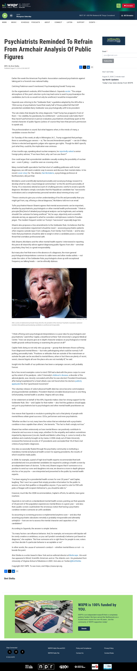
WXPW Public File (53, 653)
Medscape (73, 555)
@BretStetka (75, 561)
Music (13, 22)
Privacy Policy (109, 648)
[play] (5, 15)
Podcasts (35, 22)
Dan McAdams (48, 173)
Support (80, 22)
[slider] (14, 15)
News (4, 22)
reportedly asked (66, 151)
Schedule (25, 22)
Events (92, 22)
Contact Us (79, 653)
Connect (58, 22)
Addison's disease (60, 375)
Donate (129, 6)
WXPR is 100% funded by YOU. (97, 607)
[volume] (11, 15)
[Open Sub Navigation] (8, 22)
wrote (67, 91)
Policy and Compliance (83, 648)
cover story (22, 173)
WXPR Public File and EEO (56, 648)
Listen (69, 22)
